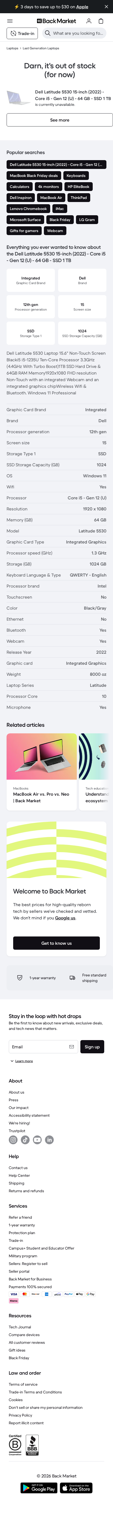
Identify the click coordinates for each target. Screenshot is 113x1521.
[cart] (100, 20)
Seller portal (19, 1271)
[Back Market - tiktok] (25, 1139)
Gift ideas (17, 1350)
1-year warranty (22, 1225)
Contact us (18, 1167)
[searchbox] (78, 33)
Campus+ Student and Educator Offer (41, 1248)
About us (16, 1092)
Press (13, 1099)
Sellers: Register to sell (28, 1263)
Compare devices (24, 1334)
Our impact (19, 1107)
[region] (56, 773)
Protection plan (22, 1232)
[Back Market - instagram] (13, 1139)
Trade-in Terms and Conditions (35, 1392)
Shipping (16, 1183)
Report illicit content (26, 1422)
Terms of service (23, 1384)
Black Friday (19, 1357)
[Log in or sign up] (88, 20)
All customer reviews (27, 1342)
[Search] (47, 33)
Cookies (16, 1399)
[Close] (106, 6)
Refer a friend (20, 1217)
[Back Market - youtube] (37, 1139)
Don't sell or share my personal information (46, 1407)
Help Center (19, 1175)
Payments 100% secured (30, 1286)
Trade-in (16, 1240)
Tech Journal (20, 1327)
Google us (65, 917)
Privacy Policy (20, 1415)
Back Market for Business (30, 1279)
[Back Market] (56, 21)
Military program (23, 1255)
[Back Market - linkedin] (49, 1139)
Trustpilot (17, 1130)
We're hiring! (19, 1123)
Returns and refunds (26, 1190)
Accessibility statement (29, 1115)
